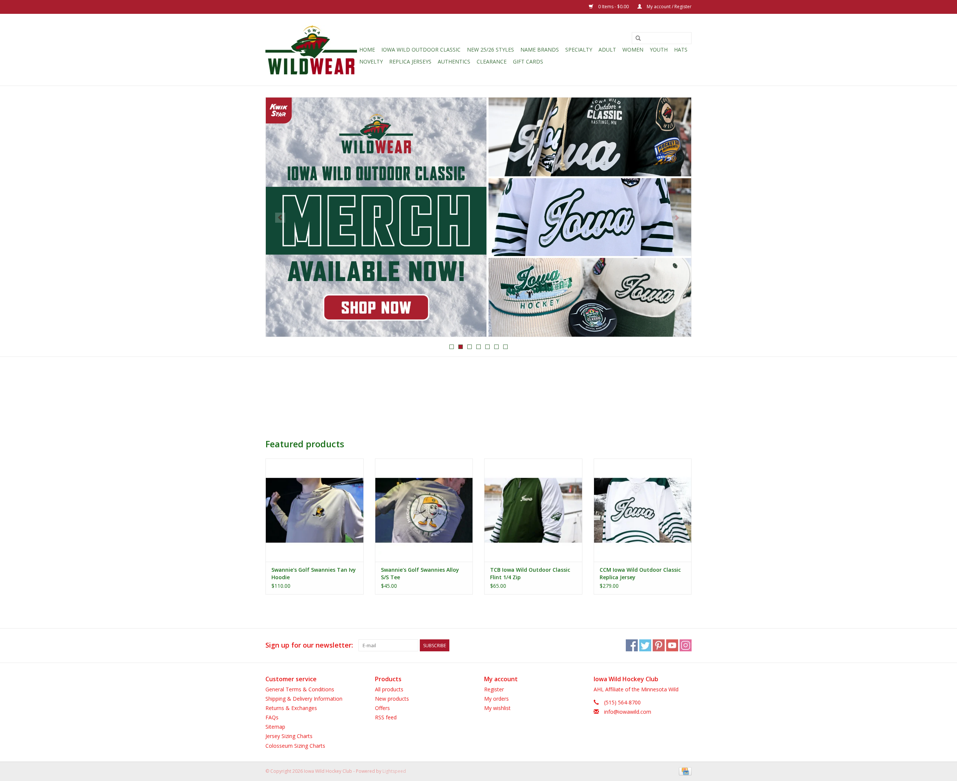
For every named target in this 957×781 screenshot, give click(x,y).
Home (367, 49)
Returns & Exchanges (291, 707)
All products (389, 689)
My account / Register (669, 6)
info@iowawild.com (627, 711)
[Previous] (280, 218)
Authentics (454, 61)
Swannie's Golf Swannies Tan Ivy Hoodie (313, 573)
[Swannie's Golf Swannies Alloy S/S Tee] (424, 510)
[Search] (638, 38)
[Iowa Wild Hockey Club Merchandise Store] (311, 49)
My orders (496, 698)
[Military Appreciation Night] (478, 217)
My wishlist (497, 707)
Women (632, 49)
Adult (607, 49)
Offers (382, 707)
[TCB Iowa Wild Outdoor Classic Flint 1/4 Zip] (533, 510)
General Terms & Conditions (299, 689)
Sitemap (275, 726)
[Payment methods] (684, 771)
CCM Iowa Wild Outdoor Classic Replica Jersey (640, 573)
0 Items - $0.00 (613, 6)
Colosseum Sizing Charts (295, 745)
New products (392, 698)
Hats (680, 49)
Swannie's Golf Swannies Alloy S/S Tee (420, 573)
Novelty (371, 61)
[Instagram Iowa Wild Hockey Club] (686, 645)
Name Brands (539, 49)
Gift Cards (528, 61)
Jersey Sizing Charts (289, 736)
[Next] (677, 218)
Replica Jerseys (410, 61)
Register (494, 689)
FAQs (272, 717)
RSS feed (386, 717)
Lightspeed (394, 771)
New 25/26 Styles (490, 49)
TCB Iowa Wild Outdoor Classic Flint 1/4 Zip (530, 573)
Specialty (578, 49)
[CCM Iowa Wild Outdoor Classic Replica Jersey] (643, 510)
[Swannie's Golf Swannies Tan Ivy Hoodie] (314, 510)
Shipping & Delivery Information (303, 698)
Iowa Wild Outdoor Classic (421, 49)
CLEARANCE (492, 61)
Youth (659, 49)
